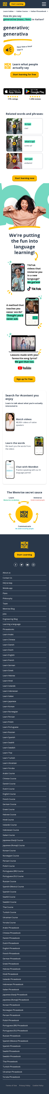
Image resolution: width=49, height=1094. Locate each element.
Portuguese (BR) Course (13, 871)
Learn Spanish (9, 737)
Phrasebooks (8, 629)
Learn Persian (9, 717)
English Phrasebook (11, 948)
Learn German (9, 665)
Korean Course (9, 850)
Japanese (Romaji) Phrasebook (16, 1000)
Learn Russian (9, 732)
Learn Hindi (8, 681)
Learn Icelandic (9, 686)
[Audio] (8, 49)
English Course (9, 794)
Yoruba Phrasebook (11, 1077)
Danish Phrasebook (11, 938)
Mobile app (7, 588)
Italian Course (22, 11)
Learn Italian (8, 11)
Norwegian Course (11, 855)
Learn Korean (8, 706)
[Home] (8, 66)
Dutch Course (8, 789)
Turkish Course (9, 912)
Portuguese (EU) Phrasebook (15, 1030)
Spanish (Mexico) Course (13, 886)
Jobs (4, 614)
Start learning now (24, 178)
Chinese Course (9, 778)
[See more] (44, 4)
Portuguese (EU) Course (13, 876)
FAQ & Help (7, 583)
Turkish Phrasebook (11, 1066)
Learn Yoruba (8, 768)
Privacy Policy (24, 1085)
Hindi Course (8, 819)
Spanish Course (9, 891)
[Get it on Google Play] (35, 91)
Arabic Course (9, 773)
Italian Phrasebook (38, 11)
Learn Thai (7, 753)
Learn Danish (8, 645)
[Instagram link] (33, 565)
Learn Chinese (9, 639)
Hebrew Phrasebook (11, 969)
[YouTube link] (27, 565)
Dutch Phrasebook (11, 943)
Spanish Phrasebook (12, 1046)
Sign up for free (25, 379)
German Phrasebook (12, 958)
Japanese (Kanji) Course (13, 840)
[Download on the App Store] (12, 91)
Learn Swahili (8, 742)
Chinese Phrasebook (12, 933)
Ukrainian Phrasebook (12, 1072)
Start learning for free (24, 74)
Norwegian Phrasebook (13, 1010)
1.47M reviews (35, 99)
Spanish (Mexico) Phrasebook (15, 1041)
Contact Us (7, 578)
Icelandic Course (10, 825)
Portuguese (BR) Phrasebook (15, 1025)
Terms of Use (11, 1085)
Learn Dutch (8, 650)
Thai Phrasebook (10, 1061)
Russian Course (9, 881)
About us (6, 572)
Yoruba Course (9, 922)
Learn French (8, 660)
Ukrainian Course (10, 917)
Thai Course (8, 907)
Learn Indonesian (10, 691)
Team (5, 603)
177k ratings (13, 99)
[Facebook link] (15, 565)
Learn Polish (8, 722)
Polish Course (9, 866)
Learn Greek (8, 670)
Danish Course (9, 783)
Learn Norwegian (10, 711)
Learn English (8, 655)
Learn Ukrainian (10, 763)
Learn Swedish (9, 747)
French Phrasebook (11, 953)
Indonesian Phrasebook (13, 984)
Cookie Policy (38, 1085)
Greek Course (8, 809)
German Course (9, 804)
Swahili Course (9, 897)
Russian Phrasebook (11, 1036)
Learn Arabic (8, 634)
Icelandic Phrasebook (12, 979)
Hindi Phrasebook (10, 974)
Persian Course (9, 861)
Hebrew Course (9, 814)
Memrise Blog (9, 608)
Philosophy (7, 598)
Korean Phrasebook (11, 1005)
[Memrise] (5, 4)
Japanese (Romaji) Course (14, 845)
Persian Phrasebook (11, 1015)
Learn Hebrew (9, 675)
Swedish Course (9, 902)
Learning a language (12, 624)
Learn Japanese (9, 701)
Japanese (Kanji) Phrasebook (15, 994)
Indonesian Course (11, 830)
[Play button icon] (14, 126)
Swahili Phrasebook (11, 1051)
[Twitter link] (21, 565)
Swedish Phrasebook (12, 1056)
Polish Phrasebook (11, 1020)
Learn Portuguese (10, 727)
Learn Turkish (9, 758)
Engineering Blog (10, 619)
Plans (5, 593)
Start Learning (17, 4)
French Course (9, 799)
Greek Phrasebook (11, 964)
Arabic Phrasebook (11, 927)
